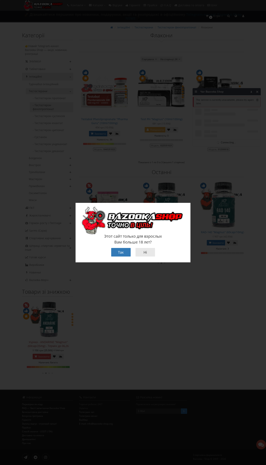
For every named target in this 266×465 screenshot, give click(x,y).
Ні (145, 252)
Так (121, 252)
